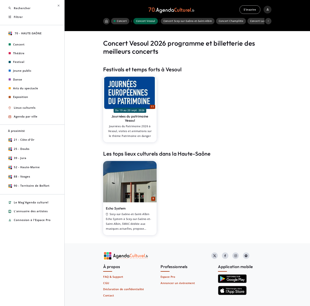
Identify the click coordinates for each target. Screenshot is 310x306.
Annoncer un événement (178, 283)
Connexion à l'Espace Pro (29, 220)
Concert (19, 44)
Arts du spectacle (25, 88)
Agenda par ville (22, 117)
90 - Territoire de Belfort (32, 185)
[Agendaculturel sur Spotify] (246, 255)
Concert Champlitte (231, 21)
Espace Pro (168, 277)
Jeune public (22, 70)
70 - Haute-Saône (28, 33)
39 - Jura (20, 158)
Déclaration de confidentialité (123, 289)
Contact (108, 295)
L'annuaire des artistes (28, 211)
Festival (18, 62)
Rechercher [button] (19, 8)
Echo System (116, 208)
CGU (106, 283)
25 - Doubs (21, 149)
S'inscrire (250, 9)
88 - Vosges (22, 176)
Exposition (20, 97)
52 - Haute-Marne (27, 167)
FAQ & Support (113, 277)
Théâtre (19, 53)
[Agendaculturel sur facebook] (225, 255)
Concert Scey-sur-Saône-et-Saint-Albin (187, 21)
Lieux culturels (22, 108)
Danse (17, 79)
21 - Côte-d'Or (24, 139)
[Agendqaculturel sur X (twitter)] (214, 255)
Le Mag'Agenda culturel (28, 203)
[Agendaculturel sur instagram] (235, 255)
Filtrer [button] (15, 17)
